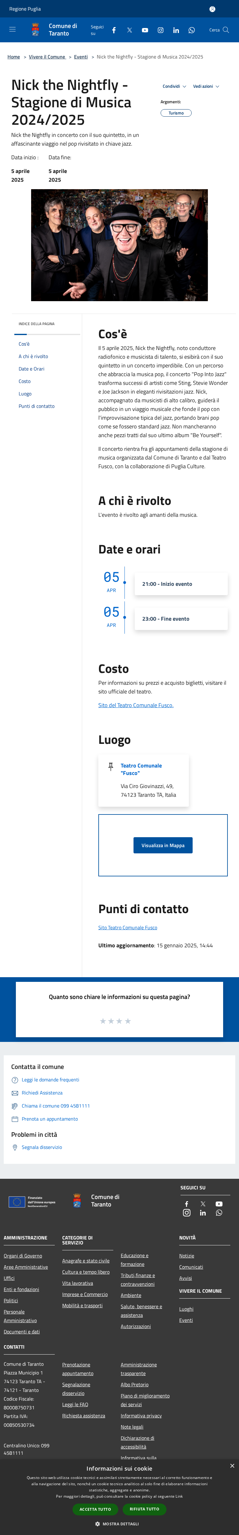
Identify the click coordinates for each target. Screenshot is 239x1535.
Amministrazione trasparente (139, 1369)
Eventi (81, 56)
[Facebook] (111, 30)
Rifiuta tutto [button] (144, 1509)
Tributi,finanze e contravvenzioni (138, 1279)
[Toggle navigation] (12, 29)
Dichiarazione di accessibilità (137, 1442)
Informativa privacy (141, 1415)
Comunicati (191, 1267)
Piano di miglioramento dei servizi (145, 1400)
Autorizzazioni (136, 1326)
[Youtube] (142, 30)
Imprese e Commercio (85, 1294)
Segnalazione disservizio (76, 1389)
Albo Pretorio (134, 1384)
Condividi (172, 86)
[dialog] (119, 1497)
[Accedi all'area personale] (212, 9)
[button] (119, 1524)
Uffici (9, 1278)
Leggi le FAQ (75, 1404)
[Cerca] (226, 30)
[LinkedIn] (173, 30)
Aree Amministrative (26, 1267)
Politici (11, 1300)
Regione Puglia (25, 8)
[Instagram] (158, 30)
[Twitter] (127, 30)
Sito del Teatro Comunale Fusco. (136, 705)
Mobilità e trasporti (82, 1305)
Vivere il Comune (47, 56)
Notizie (186, 1255)
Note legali (132, 1426)
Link (179, 1496)
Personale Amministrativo (20, 1316)
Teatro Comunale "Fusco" (141, 769)
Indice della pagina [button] (36, 324)
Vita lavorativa (77, 1283)
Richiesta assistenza (83, 1415)
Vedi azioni (203, 86)
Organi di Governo (23, 1255)
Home (13, 56)
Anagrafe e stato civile (86, 1260)
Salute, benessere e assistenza (141, 1311)
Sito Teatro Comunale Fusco (127, 927)
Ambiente (131, 1295)
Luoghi (186, 1309)
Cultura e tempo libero (86, 1272)
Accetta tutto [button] (95, 1509)
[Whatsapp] (189, 30)
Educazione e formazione (134, 1260)
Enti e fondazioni (21, 1289)
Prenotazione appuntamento (77, 1369)
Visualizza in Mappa (163, 845)
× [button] (232, 1466)
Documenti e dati (22, 1331)
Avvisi (185, 1278)
